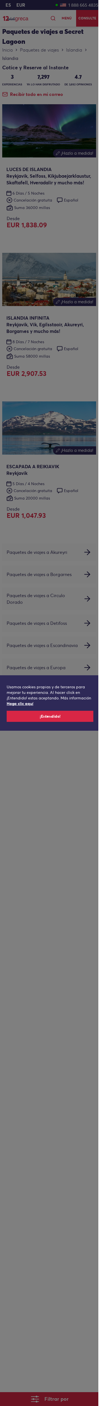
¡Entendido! (50, 716)
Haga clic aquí (20, 703)
